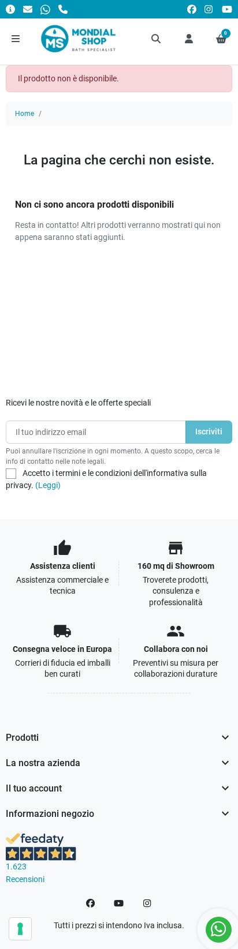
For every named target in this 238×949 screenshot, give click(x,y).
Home (24, 114)
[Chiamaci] (63, 9)
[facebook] (191, 9)
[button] (157, 38)
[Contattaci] (27, 9)
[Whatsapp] (45, 9)
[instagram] (209, 9)
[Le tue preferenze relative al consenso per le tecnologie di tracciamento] (20, 929)
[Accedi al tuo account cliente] (189, 38)
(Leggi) (48, 485)
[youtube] (227, 9)
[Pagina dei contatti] (10, 9)
